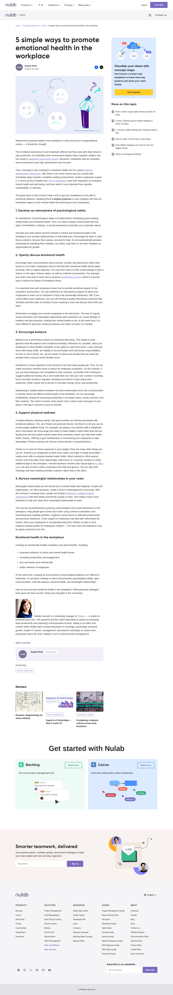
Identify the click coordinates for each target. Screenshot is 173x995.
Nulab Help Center (80, 911)
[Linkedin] (37, 970)
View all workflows (51, 945)
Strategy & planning (31, 26)
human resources (25, 670)
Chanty (81, 616)
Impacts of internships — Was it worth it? (58, 722)
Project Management (53, 911)
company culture (85, 714)
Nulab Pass (20, 919)
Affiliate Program (138, 932)
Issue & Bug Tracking (52, 919)
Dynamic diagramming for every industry (29, 717)
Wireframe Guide (109, 924)
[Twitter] (31, 970)
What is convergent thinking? (128, 154)
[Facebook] (18, 970)
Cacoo (18, 915)
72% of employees (57, 181)
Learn (18, 26)
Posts (44, 26)
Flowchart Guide (109, 954)
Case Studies (21, 928)
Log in (144, 5)
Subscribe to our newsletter (121, 964)
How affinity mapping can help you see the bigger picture (134, 146)
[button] (150, 895)
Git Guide (106, 919)
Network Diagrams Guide (112, 941)
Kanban (47, 928)
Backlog (19, 911)
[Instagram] (24, 970)
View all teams (50, 949)
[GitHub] (43, 970)
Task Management (52, 915)
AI (42, 5)
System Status (79, 915)
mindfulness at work (71, 277)
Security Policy (136, 941)
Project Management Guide (113, 911)
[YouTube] (49, 970)
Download (20, 936)
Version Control (50, 924)
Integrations (20, 932)
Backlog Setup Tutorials (82, 936)
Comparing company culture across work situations (87, 723)
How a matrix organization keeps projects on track (135, 113)
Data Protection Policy (140, 936)
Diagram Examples (81, 932)
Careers (134, 915)
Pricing (18, 924)
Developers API (79, 919)
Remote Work (49, 936)
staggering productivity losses (43, 159)
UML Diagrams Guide (110, 945)
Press (133, 924)
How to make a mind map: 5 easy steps (133, 139)
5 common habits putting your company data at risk (136, 131)
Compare (77, 928)
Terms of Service (137, 954)
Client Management (52, 941)
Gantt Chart (49, 932)
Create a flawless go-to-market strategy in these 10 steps (134, 122)
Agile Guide (106, 928)
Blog (132, 919)
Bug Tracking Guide (110, 915)
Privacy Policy (136, 945)
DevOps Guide (108, 932)
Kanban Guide (108, 936)
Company (135, 911)
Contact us (161, 15)
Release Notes (79, 941)
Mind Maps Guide (109, 949)
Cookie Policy (136, 949)
